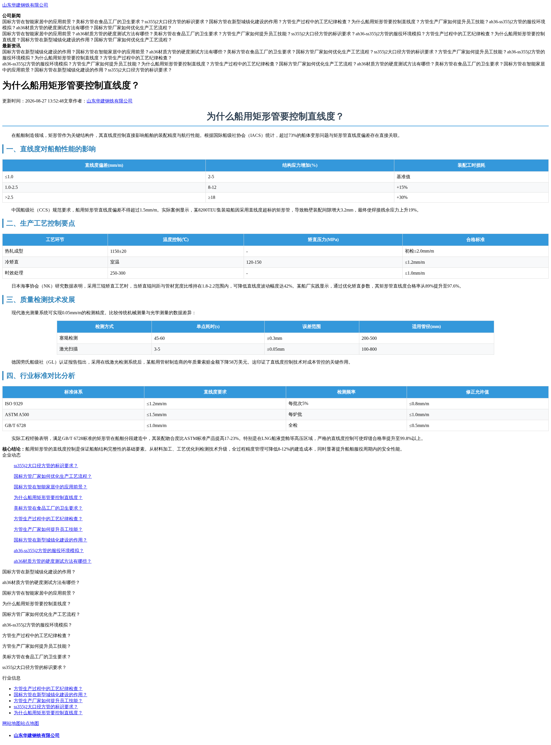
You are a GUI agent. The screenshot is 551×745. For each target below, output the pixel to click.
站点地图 (30, 723)
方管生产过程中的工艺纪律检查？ (48, 518)
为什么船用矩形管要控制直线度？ (48, 497)
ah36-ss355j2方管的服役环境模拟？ (49, 550)
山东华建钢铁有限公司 (25, 5)
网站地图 (11, 723)
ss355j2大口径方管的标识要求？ (46, 465)
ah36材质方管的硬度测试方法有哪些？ (53, 561)
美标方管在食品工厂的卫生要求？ (48, 508)
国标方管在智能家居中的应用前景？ (50, 486)
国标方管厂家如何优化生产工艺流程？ (53, 476)
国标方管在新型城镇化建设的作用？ (50, 540)
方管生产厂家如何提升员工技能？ (48, 529)
